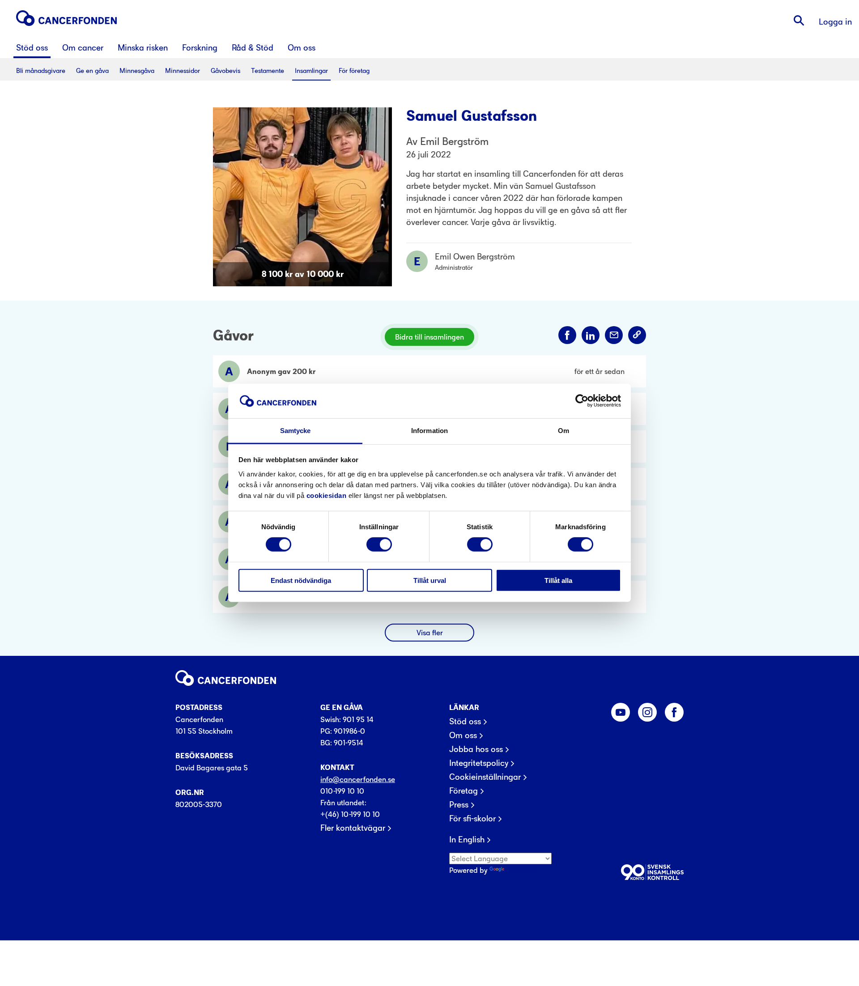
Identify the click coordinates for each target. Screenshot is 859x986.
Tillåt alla (558, 580)
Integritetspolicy (478, 763)
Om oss (463, 735)
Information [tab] (429, 430)
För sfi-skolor (472, 818)
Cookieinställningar (485, 777)
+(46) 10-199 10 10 (350, 814)
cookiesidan (326, 495)
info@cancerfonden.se (357, 779)
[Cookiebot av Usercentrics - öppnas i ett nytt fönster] (582, 401)
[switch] (379, 544)
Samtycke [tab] (295, 430)
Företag (463, 790)
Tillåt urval (429, 580)
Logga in (835, 21)
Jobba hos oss (476, 749)
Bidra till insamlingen (429, 337)
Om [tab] (563, 430)
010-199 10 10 (342, 791)
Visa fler (430, 633)
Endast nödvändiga (301, 580)
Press (458, 804)
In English (467, 839)
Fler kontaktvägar (352, 828)
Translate (521, 870)
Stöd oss (465, 721)
